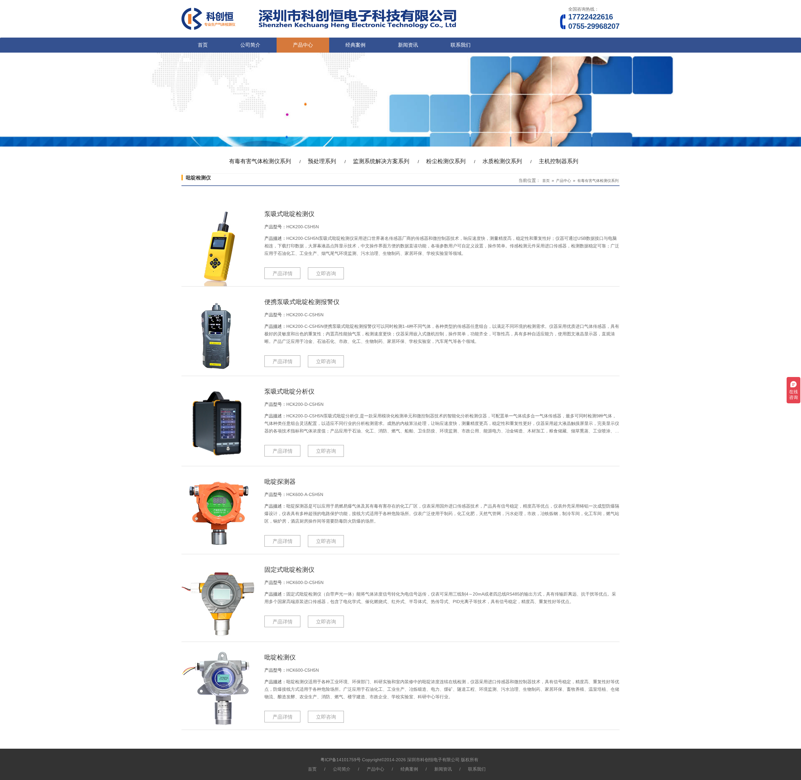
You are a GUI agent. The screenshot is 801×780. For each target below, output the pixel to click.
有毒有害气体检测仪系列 (598, 180)
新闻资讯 (408, 45)
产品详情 (283, 273)
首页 (203, 45)
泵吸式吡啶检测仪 (289, 213)
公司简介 (250, 45)
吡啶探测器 (280, 481)
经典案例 (355, 45)
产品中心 (303, 45)
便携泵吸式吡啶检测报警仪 (301, 301)
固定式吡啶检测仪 (289, 569)
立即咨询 (326, 273)
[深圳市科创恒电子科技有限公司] (322, 35)
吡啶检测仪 (280, 657)
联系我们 (461, 45)
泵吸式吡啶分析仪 (289, 391)
